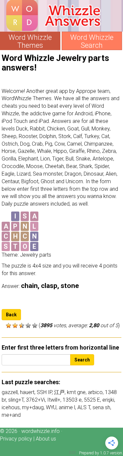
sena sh (101, 407)
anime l (67, 407)
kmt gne (76, 392)
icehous (11, 407)
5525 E (92, 400)
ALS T (83, 407)
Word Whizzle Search (91, 41)
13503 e (72, 400)
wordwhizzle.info (40, 431)
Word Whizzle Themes (30, 41)
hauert (27, 392)
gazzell (10, 392)
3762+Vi (35, 400)
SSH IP (44, 392)
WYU (51, 407)
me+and (11, 415)
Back (11, 314)
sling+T (16, 400)
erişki (108, 400)
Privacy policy (16, 439)
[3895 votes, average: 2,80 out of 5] (8, 325)
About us (46, 439)
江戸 (59, 392)
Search (82, 359)
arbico (95, 392)
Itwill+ (53, 400)
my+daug (33, 407)
